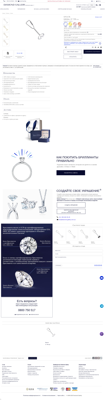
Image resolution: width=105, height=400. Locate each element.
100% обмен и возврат (10, 77)
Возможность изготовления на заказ (13, 88)
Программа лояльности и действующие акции (64, 378)
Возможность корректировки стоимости (63, 376)
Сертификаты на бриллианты (86, 378)
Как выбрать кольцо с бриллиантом (87, 369)
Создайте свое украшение (77, 190)
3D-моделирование (9, 82)
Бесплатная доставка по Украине (61, 369)
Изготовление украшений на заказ (36, 366)
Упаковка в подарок (9, 91)
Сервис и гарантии (32, 373)
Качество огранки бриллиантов (86, 371)
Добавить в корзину (92, 51)
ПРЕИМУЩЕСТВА (9, 73)
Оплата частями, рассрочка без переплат (39, 86)
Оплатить (72, 56)
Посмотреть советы (71, 172)
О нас (3, 364)
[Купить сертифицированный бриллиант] (26, 296)
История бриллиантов (84, 373)
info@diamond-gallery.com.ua (67, 219)
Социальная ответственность (9, 373)
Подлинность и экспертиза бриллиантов (89, 374)
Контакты (4, 368)
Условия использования (48, 395)
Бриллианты (82, 368)
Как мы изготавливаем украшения (10, 379)
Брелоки (7, 13)
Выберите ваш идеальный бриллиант (71, 211)
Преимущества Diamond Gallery (61, 364)
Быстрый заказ (72, 51)
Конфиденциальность (9, 84)
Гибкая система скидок (34, 84)
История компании (7, 366)
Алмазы (81, 366)
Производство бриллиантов (85, 376)
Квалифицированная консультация (37, 82)
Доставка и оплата (6, 371)
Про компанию (6, 369)
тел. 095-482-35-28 (64, 217)
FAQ (3, 374)
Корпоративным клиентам (34, 369)
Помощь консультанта (33, 374)
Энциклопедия (82, 364)
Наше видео (5, 376)
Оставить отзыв (6, 383)
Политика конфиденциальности (10, 381)
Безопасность (7, 86)
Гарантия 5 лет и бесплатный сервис (13, 78)
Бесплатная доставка (9, 80)
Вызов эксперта (31, 371)
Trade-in (55, 379)
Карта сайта (61, 395)
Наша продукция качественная (36, 91)
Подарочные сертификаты (59, 381)
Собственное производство (35, 77)
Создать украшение (71, 205)
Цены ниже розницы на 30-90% (12, 93)
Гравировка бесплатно (34, 80)
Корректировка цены (33, 78)
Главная (3, 13)
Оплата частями (8, 90)
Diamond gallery (14, 5)
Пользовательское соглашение (10, 378)
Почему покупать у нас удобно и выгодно (63, 383)
